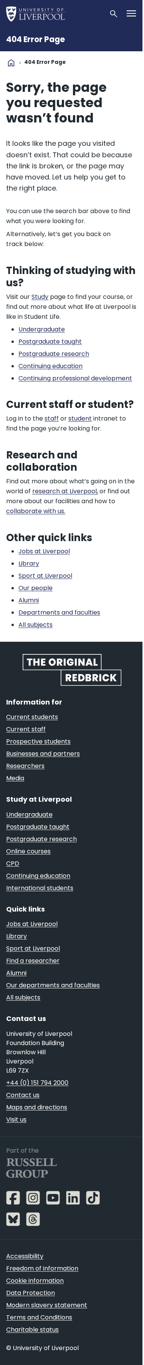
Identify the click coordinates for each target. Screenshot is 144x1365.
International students (39, 888)
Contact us (23, 1095)
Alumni (16, 973)
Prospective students (38, 741)
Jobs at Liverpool (32, 924)
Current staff (26, 729)
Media (15, 778)
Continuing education (38, 875)
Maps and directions (36, 1107)
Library (16, 936)
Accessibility (24, 1256)
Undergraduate (29, 814)
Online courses (28, 851)
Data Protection (30, 1292)
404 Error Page (35, 39)
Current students (32, 717)
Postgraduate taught (38, 826)
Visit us (16, 1119)
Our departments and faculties (53, 985)
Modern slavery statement (46, 1305)
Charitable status (32, 1329)
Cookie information (35, 1280)
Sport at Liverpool (33, 948)
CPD (12, 863)
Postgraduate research (41, 839)
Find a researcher (33, 960)
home (11, 62)
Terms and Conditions (39, 1317)
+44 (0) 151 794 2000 (37, 1082)
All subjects (23, 997)
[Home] (54, 13)
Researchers (25, 766)
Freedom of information (42, 1268)
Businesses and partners (43, 753)
